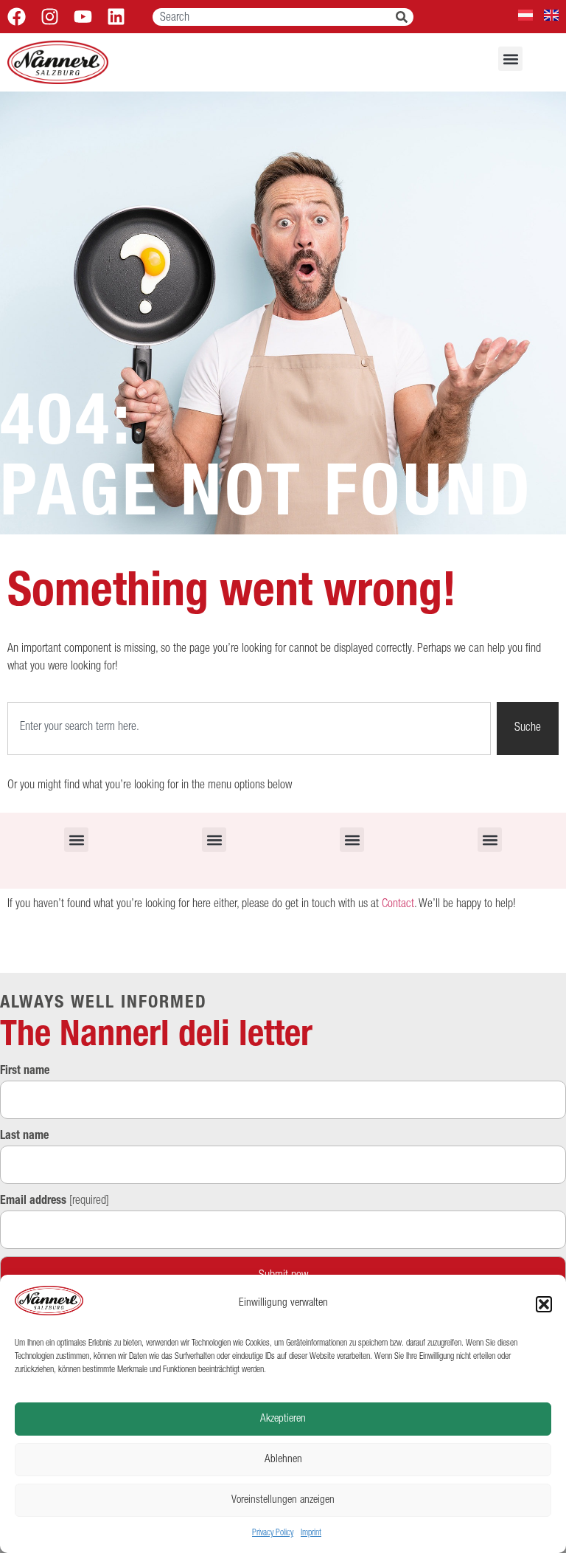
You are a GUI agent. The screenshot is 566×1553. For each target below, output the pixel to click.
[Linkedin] (116, 16)
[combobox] (274, 17)
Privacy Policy (272, 1533)
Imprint (311, 1533)
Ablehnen (283, 1459)
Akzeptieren (283, 1419)
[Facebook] (16, 16)
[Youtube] (83, 16)
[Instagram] (50, 16)
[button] (544, 1304)
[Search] (404, 17)
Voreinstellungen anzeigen (283, 1500)
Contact (398, 905)
